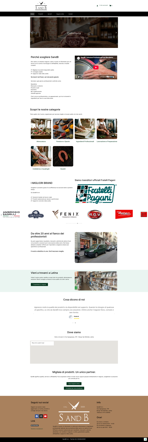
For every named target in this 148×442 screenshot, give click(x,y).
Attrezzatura (41, 141)
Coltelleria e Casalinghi (41, 169)
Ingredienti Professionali (85, 141)
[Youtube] (45, 416)
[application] (96, 67)
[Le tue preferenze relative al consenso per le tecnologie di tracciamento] (145, 439)
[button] (32, 33)
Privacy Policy (35, 425)
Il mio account (104, 5)
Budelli (63, 169)
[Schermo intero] (115, 77)
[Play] (78, 77)
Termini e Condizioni (37, 429)
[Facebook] (37, 416)
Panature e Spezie (63, 141)
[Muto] (108, 77)
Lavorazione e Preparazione (107, 141)
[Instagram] (41, 416)
